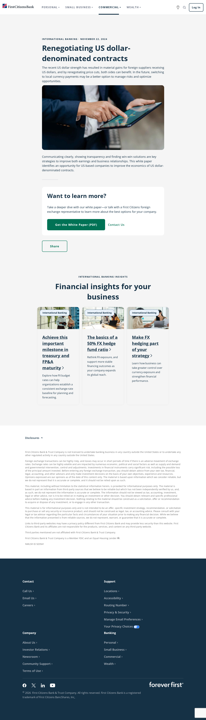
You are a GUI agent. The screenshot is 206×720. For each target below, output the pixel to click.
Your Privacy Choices (118, 626)
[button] (30, 598)
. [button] (75, 697)
